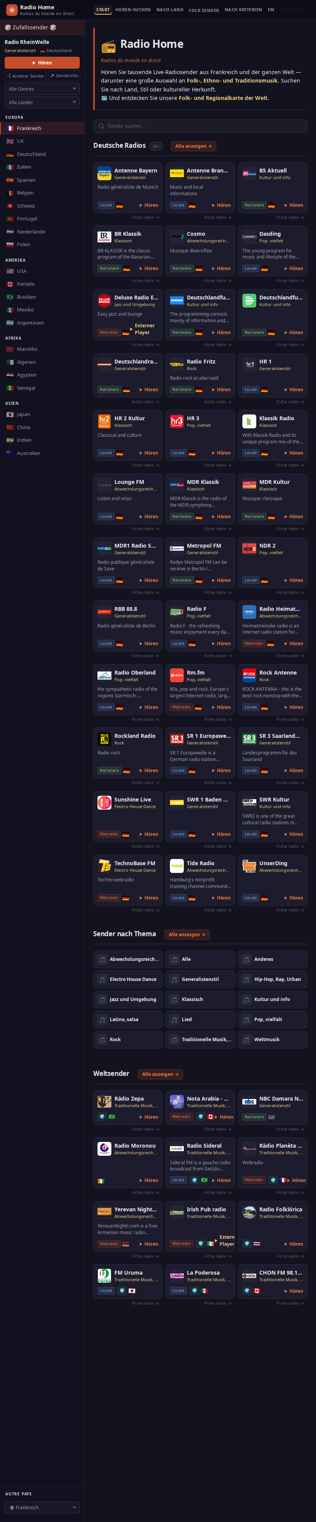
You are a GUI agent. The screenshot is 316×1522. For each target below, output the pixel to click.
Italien (18, 167)
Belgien (20, 193)
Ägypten (21, 375)
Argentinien (25, 322)
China (18, 427)
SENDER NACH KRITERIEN (243, 10)
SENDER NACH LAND (170, 10)
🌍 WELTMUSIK (204, 12)
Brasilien (21, 297)
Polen (18, 244)
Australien (23, 453)
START (103, 10)
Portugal (21, 219)
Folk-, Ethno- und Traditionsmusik (232, 80)
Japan (18, 414)
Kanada (20, 284)
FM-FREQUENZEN (271, 10)
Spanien (20, 180)
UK (15, 141)
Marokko (22, 349)
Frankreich (23, 128)
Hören (45, 62)
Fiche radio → (146, 217)
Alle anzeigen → (193, 146)
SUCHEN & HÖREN (133, 10)
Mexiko (20, 310)
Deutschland (26, 154)
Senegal (20, 388)
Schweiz (20, 205)
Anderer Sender (28, 76)
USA (16, 271)
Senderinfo (67, 75)
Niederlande (25, 231)
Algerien (21, 362)
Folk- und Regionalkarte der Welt (223, 97)
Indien (19, 440)
